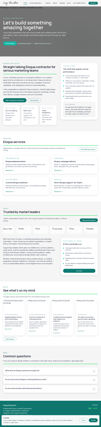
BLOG (69, 3)
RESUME (62, 3)
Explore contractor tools (42, 43)
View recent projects (88, 220)
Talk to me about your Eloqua (15, 100)
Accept (93, 420)
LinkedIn (95, 408)
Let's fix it (79, 271)
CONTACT (93, 3)
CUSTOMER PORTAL (79, 3)
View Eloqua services (24, 43)
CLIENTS (48, 3)
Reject (84, 420)
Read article (8, 329)
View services (34, 100)
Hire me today (10, 43)
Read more (9, 170)
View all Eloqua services (88, 149)
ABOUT (55, 3)
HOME (25, 3)
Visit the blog (10, 339)
